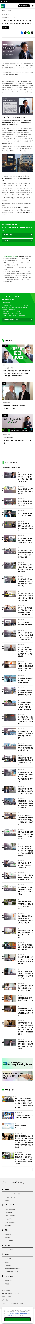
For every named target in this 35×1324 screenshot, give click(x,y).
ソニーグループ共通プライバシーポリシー (12, 1293)
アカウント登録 (7, 235)
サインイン (6, 240)
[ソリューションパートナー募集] (17, 1076)
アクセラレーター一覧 (10, 1197)
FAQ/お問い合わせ (9, 1280)
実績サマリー (8, 1234)
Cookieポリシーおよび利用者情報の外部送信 (12, 1303)
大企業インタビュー (9, 1265)
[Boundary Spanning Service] (17, 1063)
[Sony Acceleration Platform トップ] (3, 6)
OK (17, 1319)
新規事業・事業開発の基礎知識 (12, 1268)
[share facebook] (22, 32)
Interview (5, 27)
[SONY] (4, 1)
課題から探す (8, 1225)
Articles (9, 10)
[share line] (28, 32)
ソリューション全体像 (10, 1209)
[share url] (32, 32)
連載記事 (7, 1262)
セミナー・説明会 (9, 1249)
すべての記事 (8, 1259)
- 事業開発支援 (8, 1212)
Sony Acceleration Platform (10, 256)
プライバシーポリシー (7, 1296)
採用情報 (7, 1284)
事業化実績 (7, 1237)
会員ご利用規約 (5, 1300)
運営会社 (7, 1200)
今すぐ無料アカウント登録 (10, 320)
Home (4, 10)
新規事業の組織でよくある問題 (12, 1271)
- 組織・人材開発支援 (10, 1215)
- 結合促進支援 (8, 1219)
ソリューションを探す (10, 1222)
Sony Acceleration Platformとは (12, 1194)
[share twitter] (25, 32)
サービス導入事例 (9, 1241)
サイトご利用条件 (6, 1290)
